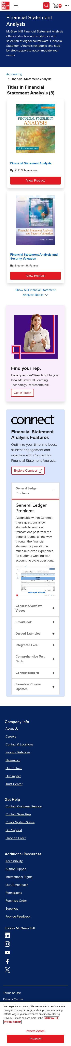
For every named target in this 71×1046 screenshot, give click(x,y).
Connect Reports (27, 672)
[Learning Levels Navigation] (16, 5)
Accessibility (14, 861)
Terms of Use (12, 993)
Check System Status (20, 822)
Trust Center (14, 784)
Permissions (14, 892)
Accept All (35, 1038)
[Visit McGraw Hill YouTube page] (7, 952)
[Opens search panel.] (46, 5)
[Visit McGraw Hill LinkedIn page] (7, 935)
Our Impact (13, 776)
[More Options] (66, 5)
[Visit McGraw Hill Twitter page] (7, 969)
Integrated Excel (27, 645)
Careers (11, 736)
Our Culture (14, 768)
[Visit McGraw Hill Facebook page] (7, 961)
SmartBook (24, 622)
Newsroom (13, 760)
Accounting (14, 74)
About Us (12, 728)
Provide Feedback (18, 916)
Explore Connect (26, 470)
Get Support (14, 830)
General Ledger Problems (27, 491)
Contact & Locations (19, 744)
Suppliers (12, 908)
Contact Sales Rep (18, 814)
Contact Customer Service (24, 806)
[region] (35, 1024)
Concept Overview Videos (29, 608)
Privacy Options (35, 1031)
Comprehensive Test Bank (30, 659)
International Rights (19, 876)
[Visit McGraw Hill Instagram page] (7, 943)
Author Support (16, 869)
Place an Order (16, 838)
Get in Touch (22, 392)
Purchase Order (16, 900)
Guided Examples (28, 633)
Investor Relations (18, 752)
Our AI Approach (17, 884)
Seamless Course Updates (28, 687)
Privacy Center (13, 999)
